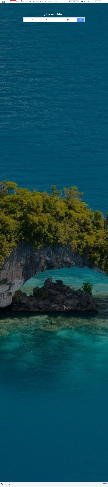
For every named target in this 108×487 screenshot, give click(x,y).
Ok (104, 484)
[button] (82, 1)
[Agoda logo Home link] (4, 2)
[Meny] (105, 1)
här (65, 485)
